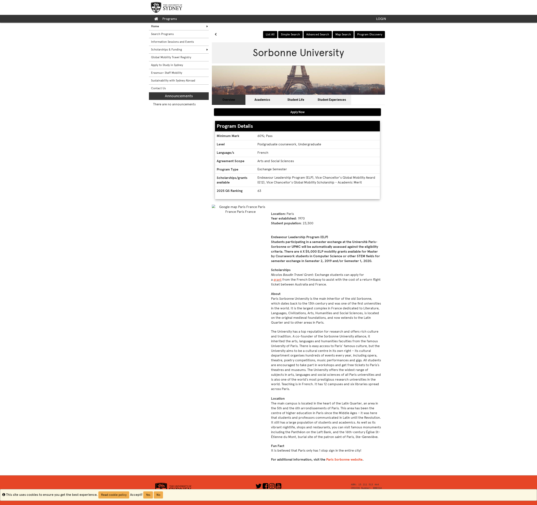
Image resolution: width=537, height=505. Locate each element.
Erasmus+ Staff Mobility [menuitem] (166, 73)
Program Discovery (369, 34)
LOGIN (381, 19)
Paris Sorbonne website (344, 459)
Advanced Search (317, 34)
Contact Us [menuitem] (158, 88)
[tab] (228, 100)
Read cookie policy (113, 495)
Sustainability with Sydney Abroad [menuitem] (173, 80)
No (158, 495)
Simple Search (290, 34)
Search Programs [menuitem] (162, 34)
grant (278, 280)
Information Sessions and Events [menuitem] (172, 42)
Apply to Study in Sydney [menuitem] (167, 65)
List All (270, 34)
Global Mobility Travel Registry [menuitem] (171, 57)
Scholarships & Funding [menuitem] (166, 49)
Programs (169, 19)
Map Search (343, 34)
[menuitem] (179, 26)
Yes (148, 495)
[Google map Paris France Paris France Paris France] (240, 226)
